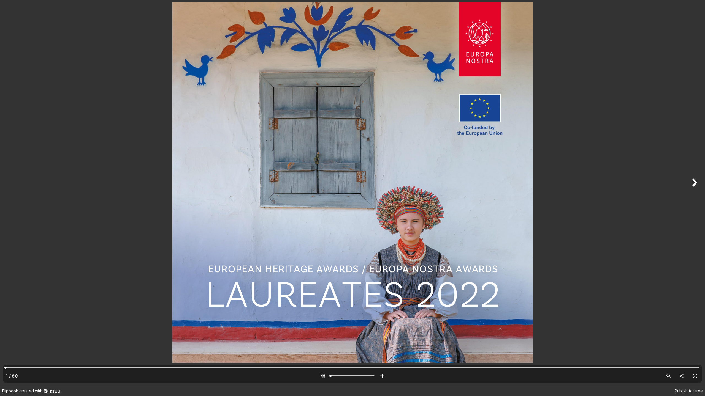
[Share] (681, 375)
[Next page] (694, 193)
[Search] (668, 375)
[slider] (352, 376)
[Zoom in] (382, 375)
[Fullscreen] (695, 375)
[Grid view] (322, 375)
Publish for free (689, 391)
